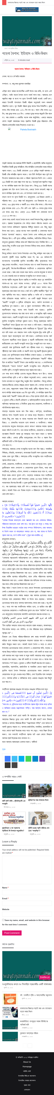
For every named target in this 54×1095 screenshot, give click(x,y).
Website (5, 909)
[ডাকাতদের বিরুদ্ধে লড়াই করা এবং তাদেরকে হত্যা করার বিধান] (10, 1012)
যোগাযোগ (27, 1090)
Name (5, 888)
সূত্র (3, 749)
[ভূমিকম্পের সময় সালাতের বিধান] (40, 790)
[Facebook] (8, 759)
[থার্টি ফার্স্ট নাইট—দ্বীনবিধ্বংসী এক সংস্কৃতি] (14, 791)
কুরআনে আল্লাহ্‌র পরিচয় (29, 1033)
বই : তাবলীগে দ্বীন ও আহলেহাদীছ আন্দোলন (36, 995)
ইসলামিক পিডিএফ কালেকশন (27, 1076)
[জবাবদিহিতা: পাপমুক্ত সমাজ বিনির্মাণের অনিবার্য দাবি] (10, 1024)
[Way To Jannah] (27, 9)
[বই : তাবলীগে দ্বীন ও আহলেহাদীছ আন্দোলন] (10, 999)
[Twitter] (14, 759)
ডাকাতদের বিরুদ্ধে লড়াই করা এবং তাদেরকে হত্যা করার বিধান (26, 2)
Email (5, 898)
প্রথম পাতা (27, 1085)
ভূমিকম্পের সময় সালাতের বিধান (38, 800)
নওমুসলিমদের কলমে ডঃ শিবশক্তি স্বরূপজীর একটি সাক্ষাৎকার (26, 984)
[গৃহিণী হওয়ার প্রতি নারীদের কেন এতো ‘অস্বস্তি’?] (40, 818)
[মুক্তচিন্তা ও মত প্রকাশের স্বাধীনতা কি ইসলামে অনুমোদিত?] (14, 818)
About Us (27, 1062)
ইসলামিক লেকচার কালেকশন (27, 1080)
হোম (5, 48)
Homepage (27, 1066)
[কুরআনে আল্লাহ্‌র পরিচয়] (10, 1036)
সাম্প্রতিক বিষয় (13, 48)
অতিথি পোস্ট (27, 1071)
